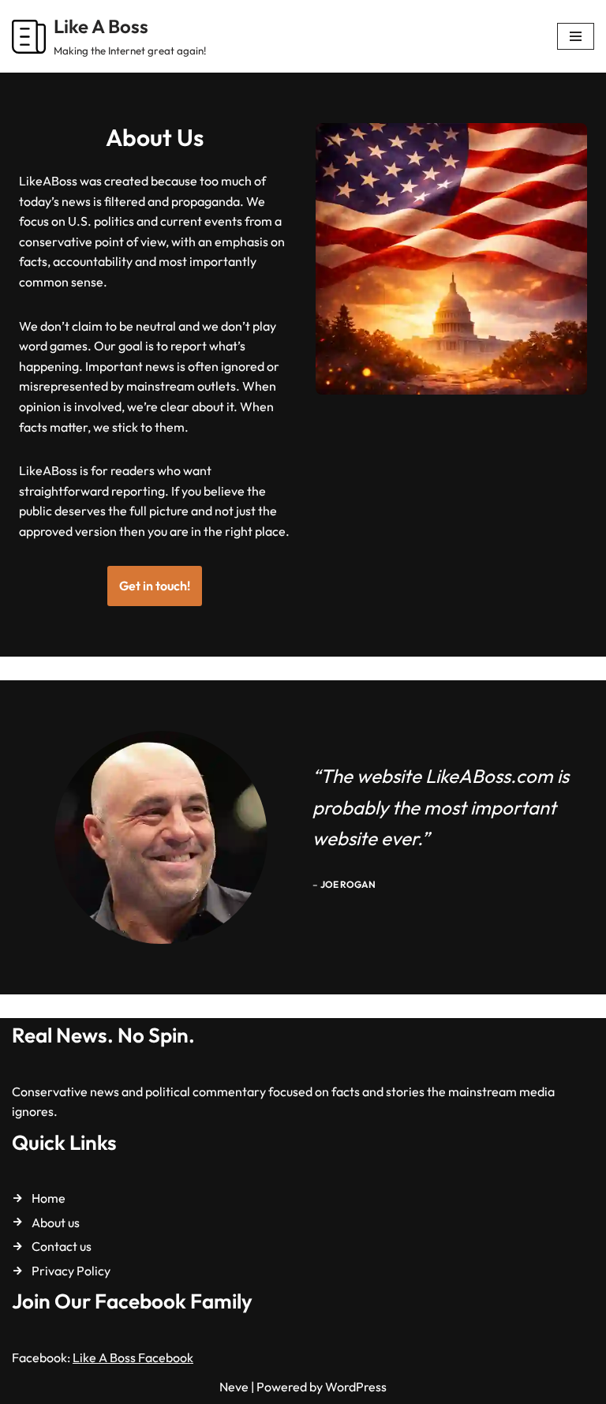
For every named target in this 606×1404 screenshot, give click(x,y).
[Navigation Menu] (575, 36)
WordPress (356, 1387)
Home (48, 1198)
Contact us (62, 1246)
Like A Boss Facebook (133, 1357)
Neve (234, 1387)
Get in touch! (154, 585)
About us (56, 1222)
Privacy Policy (71, 1271)
